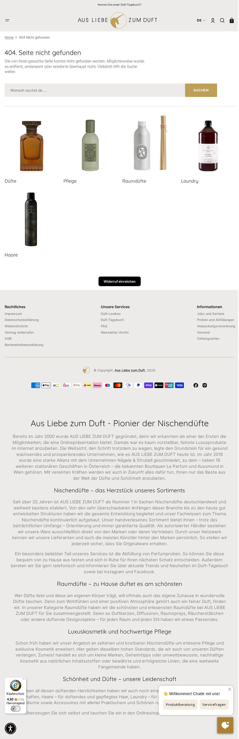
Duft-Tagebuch (110, 318)
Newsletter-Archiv (113, 330)
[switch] (15, 708)
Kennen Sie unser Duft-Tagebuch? (119, 4)
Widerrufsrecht (16, 324)
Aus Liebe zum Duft (128, 368)
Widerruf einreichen (118, 279)
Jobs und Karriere (207, 312)
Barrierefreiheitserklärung (24, 343)
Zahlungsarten (204, 337)
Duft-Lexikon (109, 312)
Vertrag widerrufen (19, 330)
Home (9, 37)
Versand (199, 330)
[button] (7, 20)
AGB (8, 337)
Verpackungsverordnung (212, 324)
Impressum (13, 312)
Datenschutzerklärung (22, 318)
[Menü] (23, 680)
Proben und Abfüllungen (212, 318)
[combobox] (111, 90)
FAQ (102, 324)
